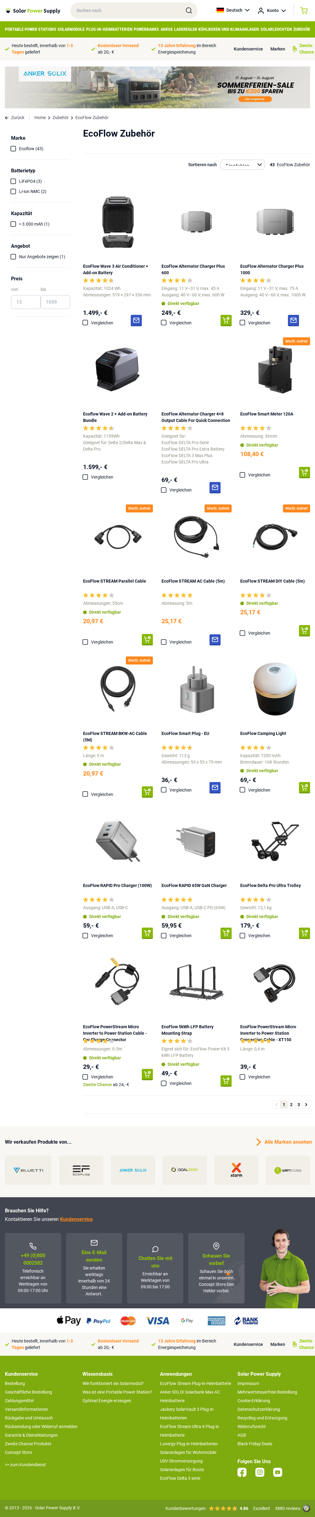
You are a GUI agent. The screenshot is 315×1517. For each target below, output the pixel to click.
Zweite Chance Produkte (28, 1443)
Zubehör (301, 29)
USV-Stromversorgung (181, 1461)
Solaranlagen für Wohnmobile (188, 1452)
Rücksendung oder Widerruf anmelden (41, 1426)
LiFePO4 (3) (30, 181)
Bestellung (15, 1383)
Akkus (167, 29)
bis (43, 289)
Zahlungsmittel (19, 1400)
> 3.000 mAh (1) (34, 224)
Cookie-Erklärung (253, 1400)
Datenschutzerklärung (258, 1409)
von (14, 289)
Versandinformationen (26, 1409)
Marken (277, 48)
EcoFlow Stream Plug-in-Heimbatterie (195, 1383)
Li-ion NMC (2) (32, 191)
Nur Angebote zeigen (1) (42, 256)
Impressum (248, 1383)
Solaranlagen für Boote (182, 1469)
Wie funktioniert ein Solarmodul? (113, 1383)
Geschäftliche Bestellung (28, 1392)
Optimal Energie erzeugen (106, 1400)
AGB (241, 1435)
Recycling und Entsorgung (262, 1417)
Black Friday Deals (254, 1443)
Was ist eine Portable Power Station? (117, 1392)
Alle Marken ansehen (287, 1142)
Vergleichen (102, 322)
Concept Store (18, 1452)
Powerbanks (146, 29)
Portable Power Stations (30, 29)
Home (40, 117)
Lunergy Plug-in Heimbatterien (189, 1443)
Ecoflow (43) (31, 148)
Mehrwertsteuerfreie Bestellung (267, 1392)
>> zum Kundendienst (25, 1464)
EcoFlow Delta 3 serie (180, 1478)
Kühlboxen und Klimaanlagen (228, 29)
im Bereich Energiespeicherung (187, 48)
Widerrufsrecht (251, 1426)
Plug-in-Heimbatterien (109, 29)
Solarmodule (71, 29)
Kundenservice (248, 48)
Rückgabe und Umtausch (29, 1417)
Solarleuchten (276, 29)
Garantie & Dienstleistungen (31, 1435)
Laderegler (185, 29)
